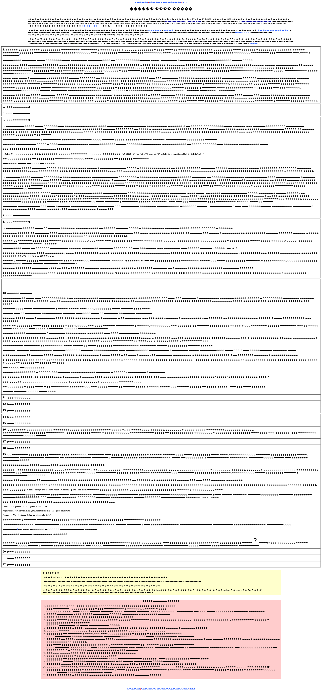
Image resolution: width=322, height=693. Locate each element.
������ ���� (90, 26)
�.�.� (152, 26)
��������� (148, 689)
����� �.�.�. (242, 32)
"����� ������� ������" (273, 30)
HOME (184, 2)
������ (168, 30)
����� (253, 43)
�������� (141, 2)
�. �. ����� (154, 30)
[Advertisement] (161, 285)
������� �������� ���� (165, 2)
